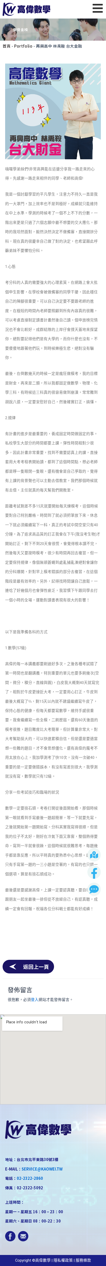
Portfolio (23, 46)
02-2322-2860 (30, 1178)
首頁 (7, 46)
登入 (35, 999)
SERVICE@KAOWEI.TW (42, 1169)
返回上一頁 (36, 966)
